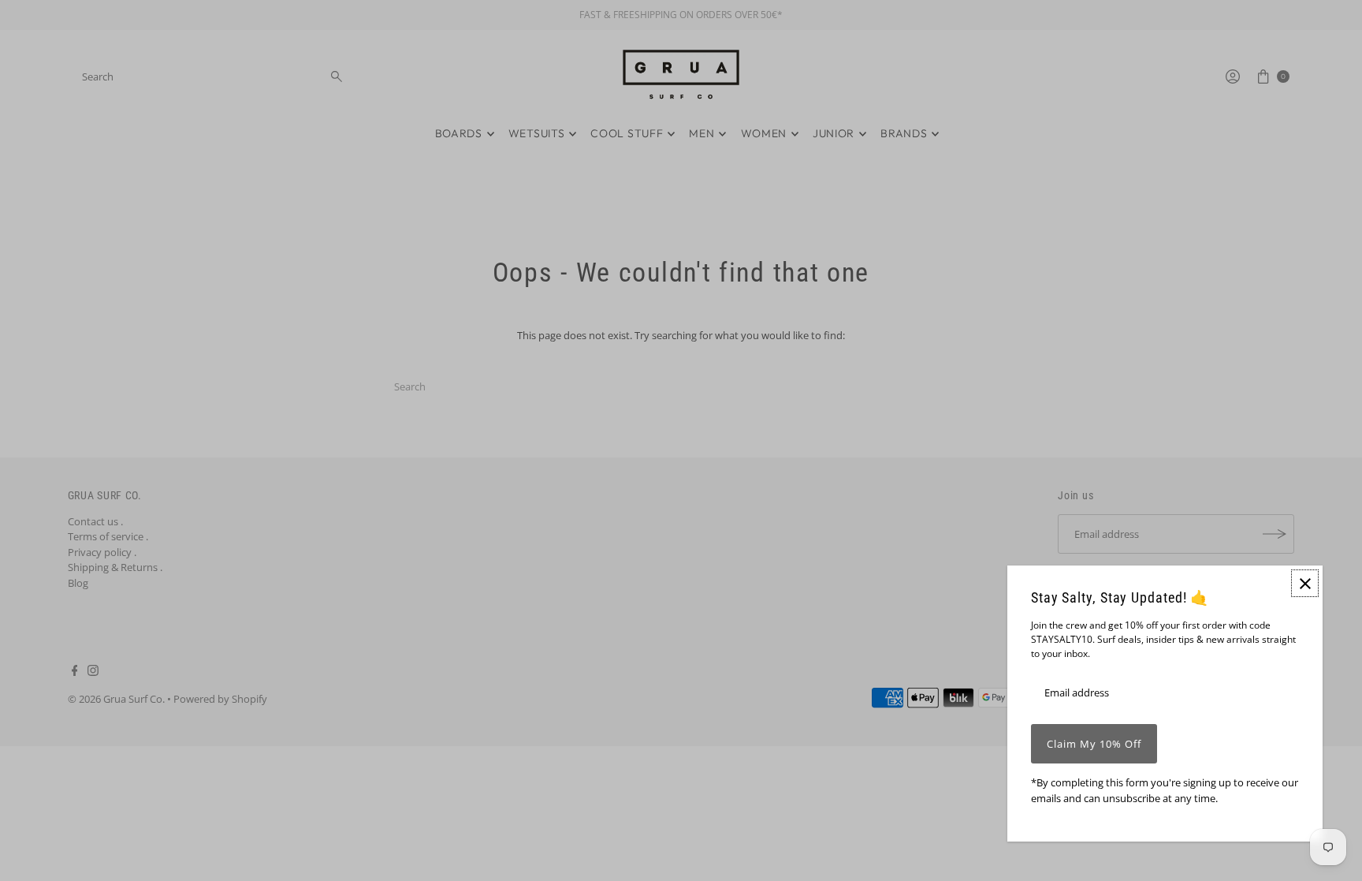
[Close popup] (1305, 583)
